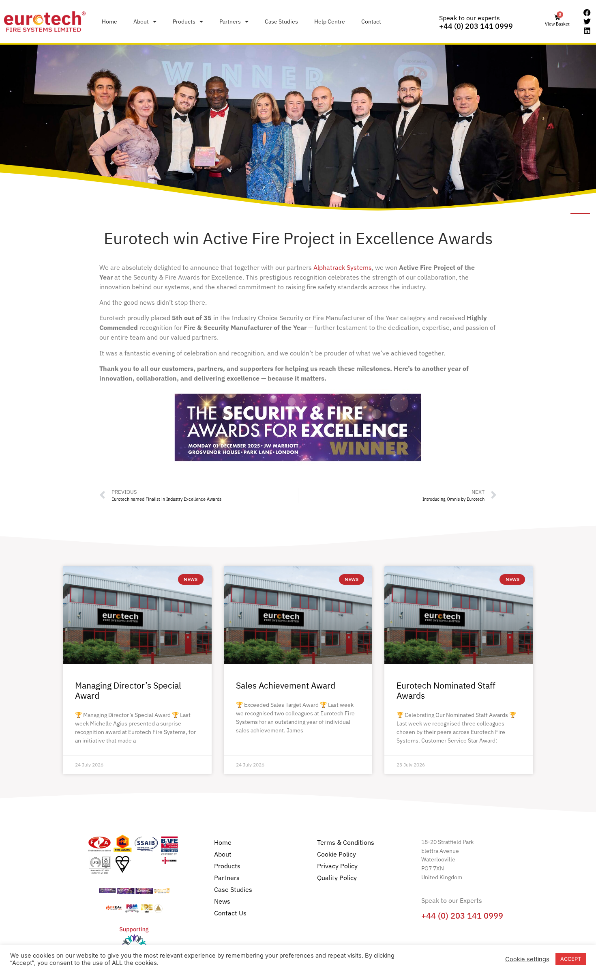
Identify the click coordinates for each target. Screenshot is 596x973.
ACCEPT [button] (570, 959)
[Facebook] (587, 13)
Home (109, 21)
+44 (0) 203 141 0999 (476, 26)
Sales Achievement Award (285, 685)
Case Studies (281, 21)
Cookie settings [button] (527, 959)
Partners (230, 21)
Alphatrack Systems (342, 267)
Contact (371, 21)
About (141, 21)
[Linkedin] (587, 30)
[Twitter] (587, 21)
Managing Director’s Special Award (128, 690)
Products (184, 21)
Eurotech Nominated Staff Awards (446, 690)
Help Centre (329, 21)
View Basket (557, 24)
